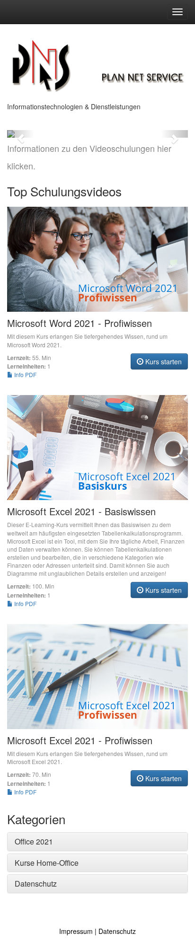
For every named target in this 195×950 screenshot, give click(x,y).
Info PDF (24, 374)
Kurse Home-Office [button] (47, 862)
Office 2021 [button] (34, 841)
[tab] (97, 842)
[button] (20, 134)
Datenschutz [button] (36, 883)
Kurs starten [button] (162, 361)
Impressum (76, 931)
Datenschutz (117, 931)
